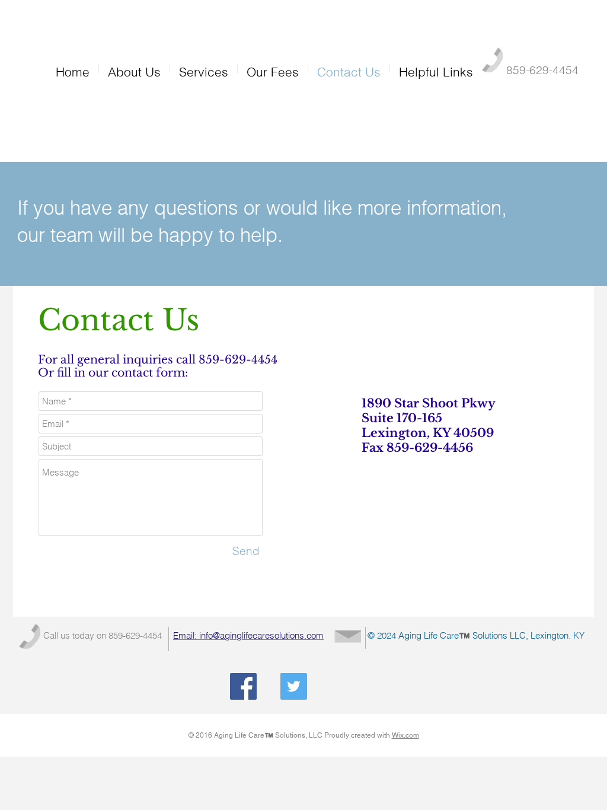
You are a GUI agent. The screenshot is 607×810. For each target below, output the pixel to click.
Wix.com (405, 735)
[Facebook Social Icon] (243, 686)
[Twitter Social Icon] (293, 686)
